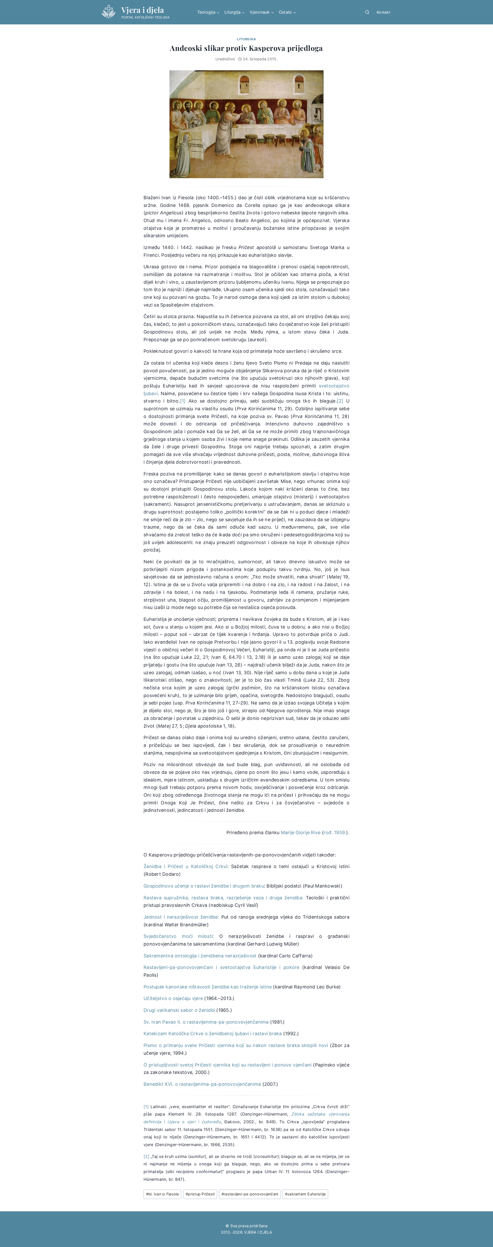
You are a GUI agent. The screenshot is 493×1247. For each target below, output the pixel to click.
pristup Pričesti (200, 1194)
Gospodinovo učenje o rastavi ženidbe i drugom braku (204, 886)
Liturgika (246, 39)
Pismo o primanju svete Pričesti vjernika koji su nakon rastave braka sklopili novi (236, 1045)
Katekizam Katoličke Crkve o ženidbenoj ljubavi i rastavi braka (213, 1033)
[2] (340, 401)
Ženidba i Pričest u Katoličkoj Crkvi (185, 866)
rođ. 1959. (335, 832)
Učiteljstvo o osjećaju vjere (173, 998)
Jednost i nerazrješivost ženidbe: (181, 917)
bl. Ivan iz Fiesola (162, 1194)
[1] (183, 401)
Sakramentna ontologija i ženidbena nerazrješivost (200, 955)
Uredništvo (225, 59)
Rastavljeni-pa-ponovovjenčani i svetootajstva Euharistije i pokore (221, 967)
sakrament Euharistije (305, 1194)
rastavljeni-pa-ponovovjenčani (250, 1194)
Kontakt (383, 12)
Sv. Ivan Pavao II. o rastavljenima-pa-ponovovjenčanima (206, 1022)
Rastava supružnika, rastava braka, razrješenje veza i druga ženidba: (224, 897)
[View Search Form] (367, 12)
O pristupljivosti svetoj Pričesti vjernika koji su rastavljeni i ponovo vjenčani (227, 1065)
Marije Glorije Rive (301, 832)
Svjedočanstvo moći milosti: (179, 936)
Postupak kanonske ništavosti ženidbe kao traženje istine (208, 986)
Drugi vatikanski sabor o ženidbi (179, 1010)
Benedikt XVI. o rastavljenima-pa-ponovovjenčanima (202, 1084)
